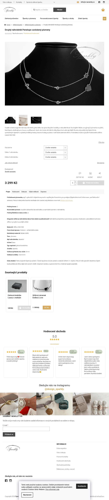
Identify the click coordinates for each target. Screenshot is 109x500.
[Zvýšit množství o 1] (75, 181)
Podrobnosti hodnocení (31, 33)
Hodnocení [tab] (15, 192)
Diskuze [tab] (24, 192)
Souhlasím (82, 486)
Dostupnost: (9, 169)
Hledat (59, 10)
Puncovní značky (62, 457)
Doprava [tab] (43, 192)
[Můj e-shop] (13, 448)
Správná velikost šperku (34, 2)
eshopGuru (100, 496)
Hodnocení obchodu (64, 461)
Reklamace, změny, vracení (66, 469)
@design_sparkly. (54, 389)
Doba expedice (61, 448)
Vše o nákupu (7, 2)
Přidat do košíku (92, 183)
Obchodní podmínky (63, 465)
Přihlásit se (9, 434)
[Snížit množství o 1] (75, 184)
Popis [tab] (8, 192)
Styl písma (100, 163)
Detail (46, 307)
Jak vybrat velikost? (11, 163)
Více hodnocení (54, 344)
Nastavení (27, 495)
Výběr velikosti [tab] (34, 192)
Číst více (101, 142)
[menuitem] (11, 18)
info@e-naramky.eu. (66, 200)
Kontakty (19, 2)
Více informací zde (52, 489)
